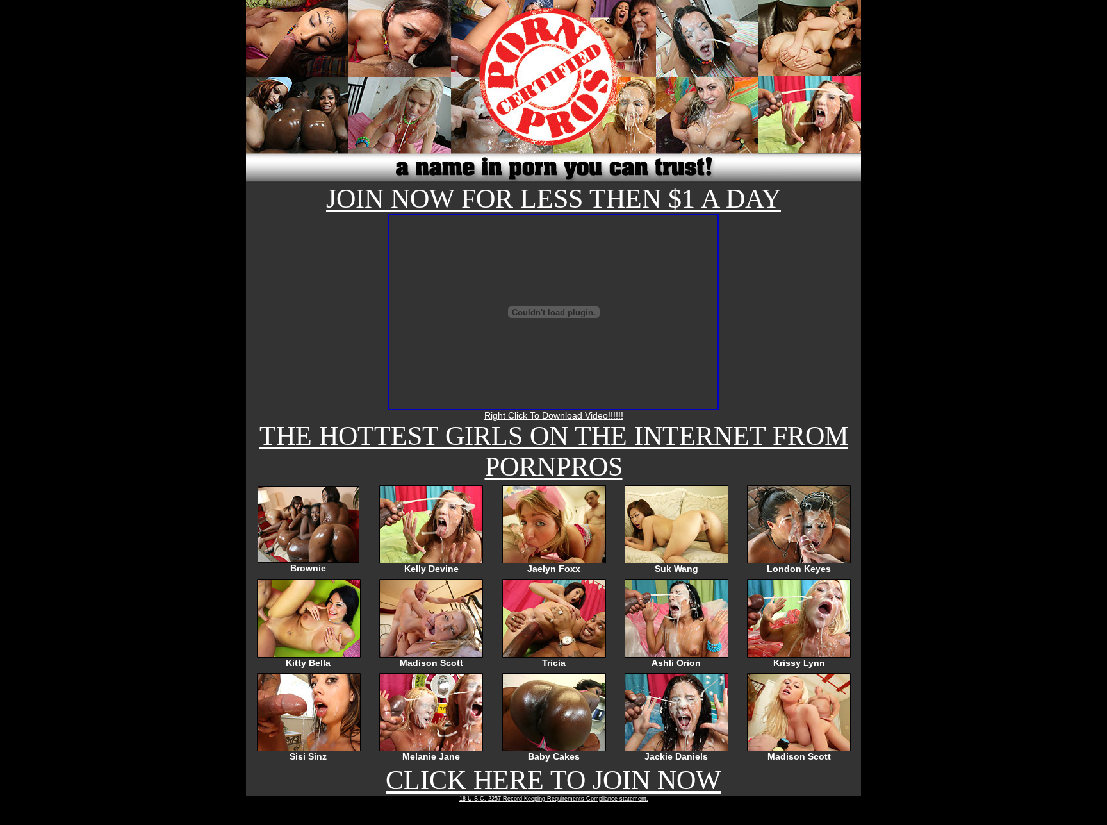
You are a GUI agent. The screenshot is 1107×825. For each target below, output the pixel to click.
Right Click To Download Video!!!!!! (553, 415)
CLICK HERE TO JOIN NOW (553, 780)
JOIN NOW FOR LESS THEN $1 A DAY (553, 198)
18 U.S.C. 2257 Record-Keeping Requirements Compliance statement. (553, 799)
